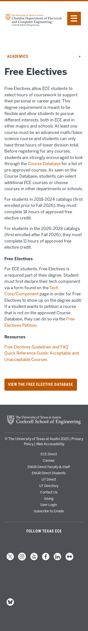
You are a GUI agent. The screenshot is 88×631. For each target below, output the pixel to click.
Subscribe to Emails (49, 511)
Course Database (44, 163)
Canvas (49, 460)
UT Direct (49, 479)
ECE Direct (49, 454)
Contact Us (48, 492)
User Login (48, 505)
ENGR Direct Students (49, 473)
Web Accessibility (50, 444)
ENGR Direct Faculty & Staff (49, 467)
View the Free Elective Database (40, 385)
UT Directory (48, 486)
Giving (49, 499)
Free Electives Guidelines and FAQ (36, 346)
